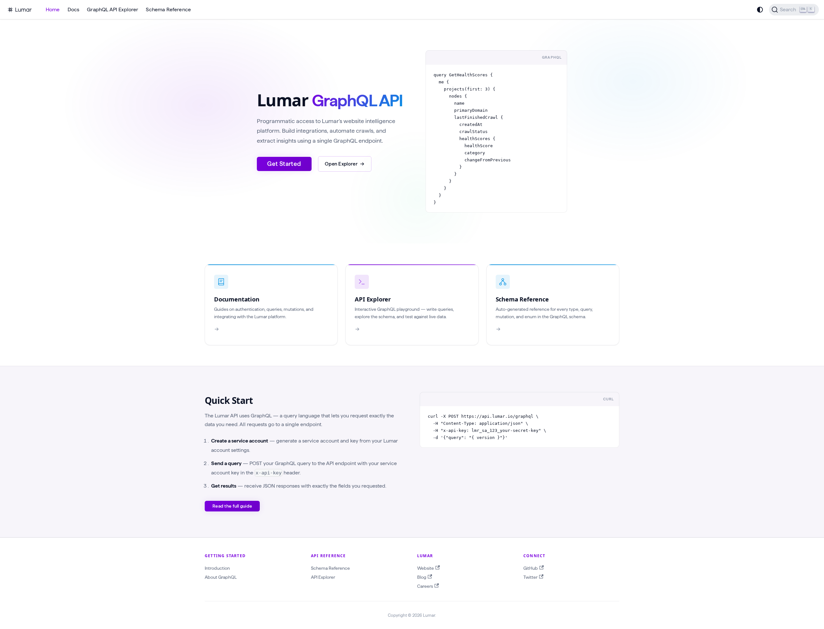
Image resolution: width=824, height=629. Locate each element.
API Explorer (323, 577)
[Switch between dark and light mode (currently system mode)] (760, 10)
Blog (421, 577)
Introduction (217, 568)
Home (53, 9)
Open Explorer (341, 164)
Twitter (530, 577)
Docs (74, 9)
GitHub (530, 568)
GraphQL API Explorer (112, 9)
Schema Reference (168, 9)
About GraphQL (221, 577)
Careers (425, 586)
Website (425, 568)
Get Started (284, 163)
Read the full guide (232, 506)
